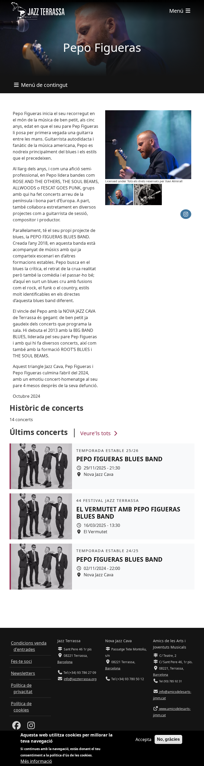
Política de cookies (21, 707)
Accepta (143, 739)
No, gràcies (168, 739)
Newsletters (23, 673)
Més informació (36, 761)
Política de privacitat (21, 688)
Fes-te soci (21, 661)
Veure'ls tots (96, 433)
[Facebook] (16, 727)
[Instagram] (31, 727)
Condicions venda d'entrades (28, 646)
